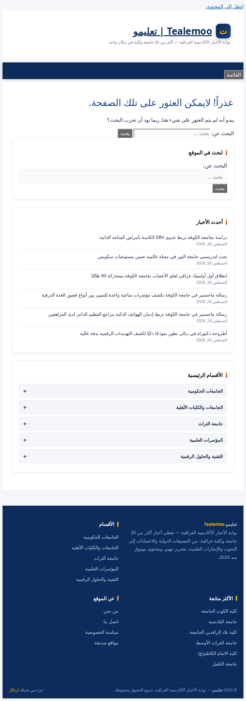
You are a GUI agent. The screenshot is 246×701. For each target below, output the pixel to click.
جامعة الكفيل (224, 664)
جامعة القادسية (223, 621)
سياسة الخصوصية (102, 632)
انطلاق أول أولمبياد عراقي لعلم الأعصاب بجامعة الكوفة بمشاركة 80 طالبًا (159, 276)
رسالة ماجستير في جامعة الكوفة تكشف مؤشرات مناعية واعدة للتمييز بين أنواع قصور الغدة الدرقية (134, 295)
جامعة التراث (123, 423)
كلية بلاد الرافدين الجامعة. (213, 632)
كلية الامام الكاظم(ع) (217, 653)
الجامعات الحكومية (123, 391)
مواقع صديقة (106, 643)
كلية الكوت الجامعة (219, 611)
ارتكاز (14, 690)
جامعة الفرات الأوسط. (216, 643)
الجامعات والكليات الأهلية (123, 407)
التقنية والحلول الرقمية (123, 456)
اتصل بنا (111, 621)
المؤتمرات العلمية (123, 440)
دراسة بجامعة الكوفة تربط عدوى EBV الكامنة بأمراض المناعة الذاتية (163, 237)
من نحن (111, 611)
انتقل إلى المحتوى (224, 6)
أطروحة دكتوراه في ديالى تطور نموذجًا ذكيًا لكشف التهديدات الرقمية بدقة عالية (153, 333)
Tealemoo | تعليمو (172, 30)
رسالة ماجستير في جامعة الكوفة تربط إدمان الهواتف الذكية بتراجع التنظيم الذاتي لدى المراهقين (137, 314)
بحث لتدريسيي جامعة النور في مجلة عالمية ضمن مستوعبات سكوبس (162, 256)
